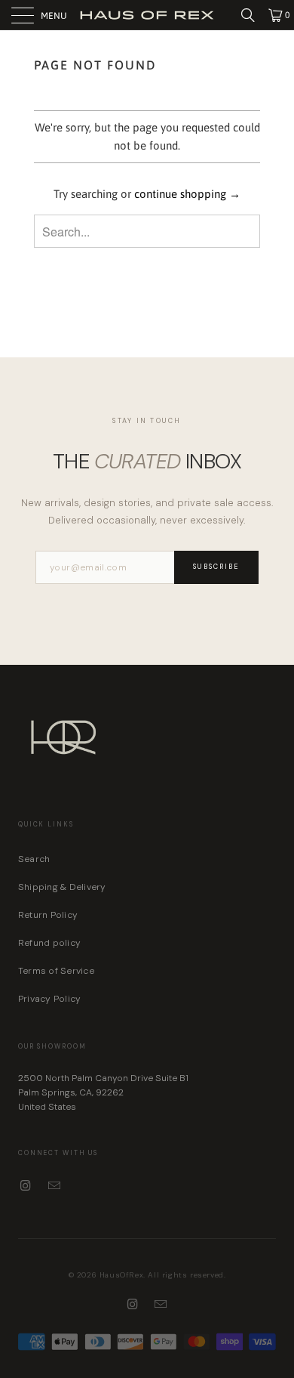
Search (34, 859)
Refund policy (49, 943)
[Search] (253, 15)
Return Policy (48, 915)
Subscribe (216, 566)
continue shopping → (187, 193)
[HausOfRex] (147, 14)
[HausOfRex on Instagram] (26, 1186)
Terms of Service (56, 971)
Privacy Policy (49, 999)
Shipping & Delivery (62, 887)
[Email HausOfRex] (55, 1186)
